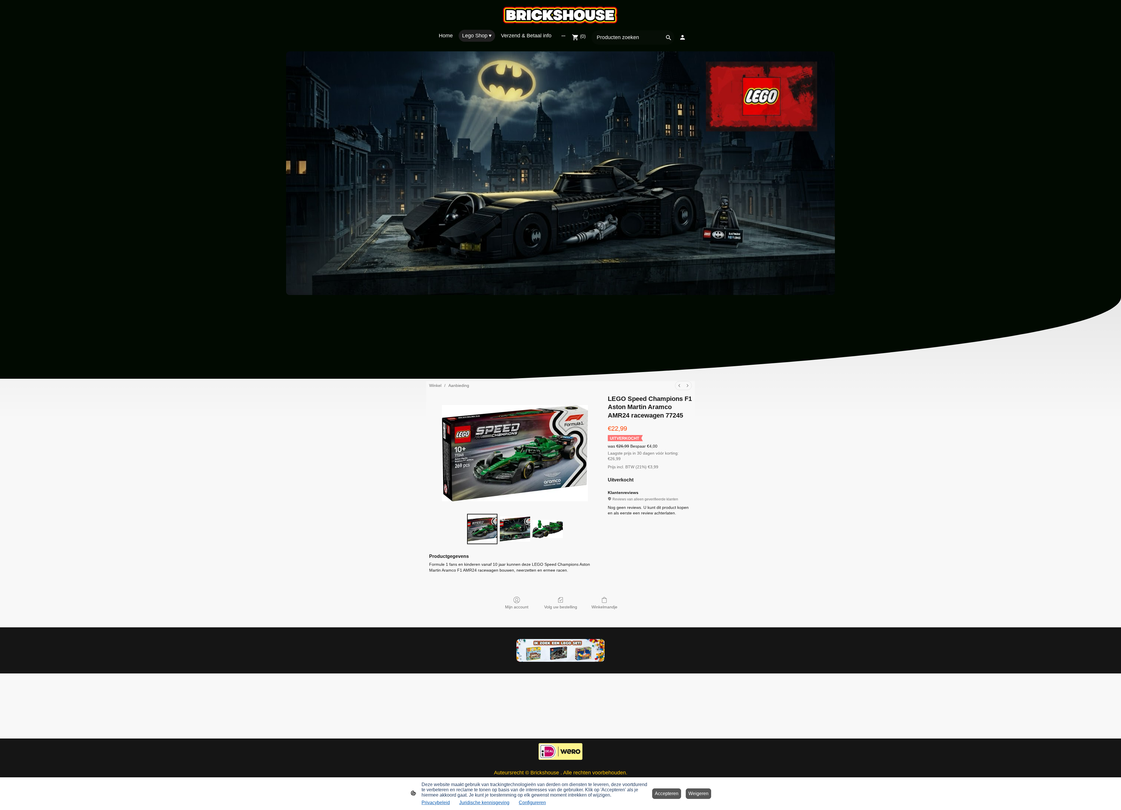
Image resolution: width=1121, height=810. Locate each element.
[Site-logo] (560, 14)
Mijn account (516, 607)
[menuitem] (679, 385)
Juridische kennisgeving (484, 802)
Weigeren (698, 793)
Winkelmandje (604, 607)
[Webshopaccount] (682, 37)
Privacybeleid (436, 802)
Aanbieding (458, 385)
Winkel (435, 385)
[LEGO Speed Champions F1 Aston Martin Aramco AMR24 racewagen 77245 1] (515, 529)
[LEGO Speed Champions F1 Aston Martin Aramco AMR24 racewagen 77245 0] (482, 529)
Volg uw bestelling (560, 607)
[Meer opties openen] (563, 36)
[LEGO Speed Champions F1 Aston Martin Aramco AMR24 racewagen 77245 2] (547, 529)
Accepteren (666, 793)
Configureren (532, 802)
